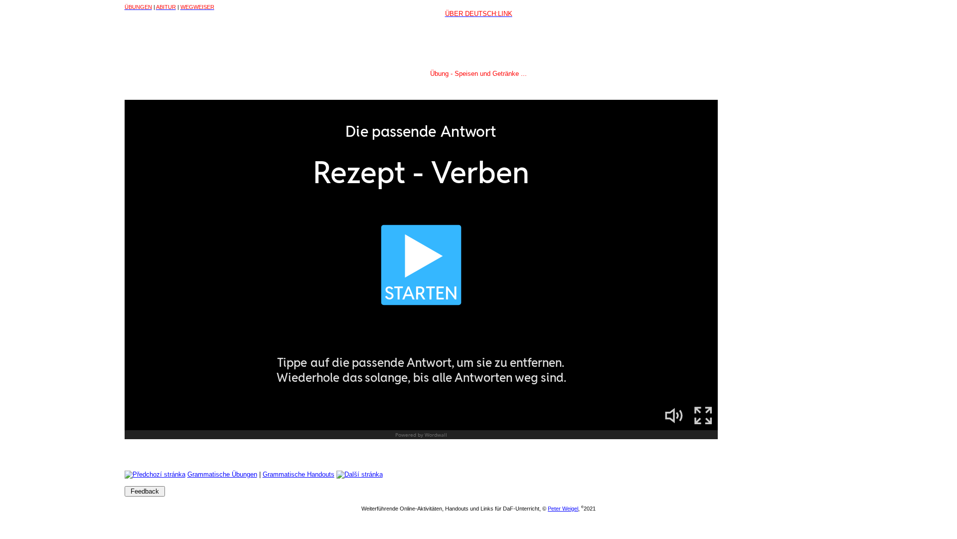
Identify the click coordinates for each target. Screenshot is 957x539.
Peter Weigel (563, 509)
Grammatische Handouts (298, 474)
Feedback (145, 491)
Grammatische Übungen (222, 474)
